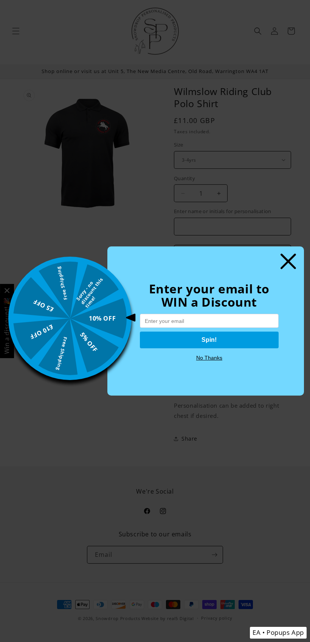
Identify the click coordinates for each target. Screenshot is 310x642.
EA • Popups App (278, 632)
